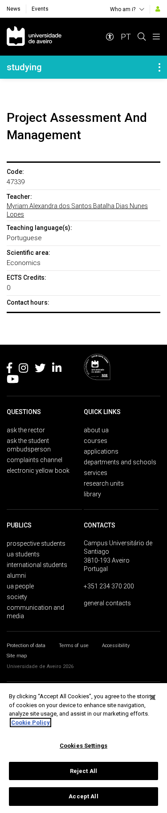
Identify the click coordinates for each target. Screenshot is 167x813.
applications (101, 451)
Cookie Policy (30, 722)
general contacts (107, 603)
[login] (157, 8)
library (92, 494)
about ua (96, 430)
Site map (17, 656)
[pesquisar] (142, 36)
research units (104, 483)
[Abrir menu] (156, 36)
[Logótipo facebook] (9, 369)
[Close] (153, 697)
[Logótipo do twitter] (40, 369)
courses (95, 440)
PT (126, 36)
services (95, 472)
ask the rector (26, 430)
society (17, 596)
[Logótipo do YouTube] (13, 380)
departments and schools (120, 462)
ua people (20, 586)
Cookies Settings (83, 745)
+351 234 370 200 (109, 586)
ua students (23, 554)
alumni (16, 575)
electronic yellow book (38, 470)
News (13, 9)
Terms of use (74, 645)
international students (37, 564)
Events (40, 9)
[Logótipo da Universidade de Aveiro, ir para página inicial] (34, 36)
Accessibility (116, 645)
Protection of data (26, 645)
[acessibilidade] (110, 36)
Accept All (83, 796)
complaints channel (34, 459)
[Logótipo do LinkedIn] (56, 369)
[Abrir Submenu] (159, 67)
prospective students (36, 543)
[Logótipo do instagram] (23, 369)
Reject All (83, 771)
